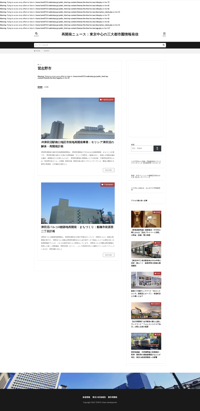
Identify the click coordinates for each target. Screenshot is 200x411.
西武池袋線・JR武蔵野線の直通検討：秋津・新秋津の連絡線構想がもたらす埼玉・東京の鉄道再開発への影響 (146, 354)
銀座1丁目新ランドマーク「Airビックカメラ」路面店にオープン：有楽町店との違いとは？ (146, 293)
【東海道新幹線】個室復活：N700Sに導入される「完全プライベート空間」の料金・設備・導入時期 (146, 232)
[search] (163, 45)
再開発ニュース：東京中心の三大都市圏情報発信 (100, 34)
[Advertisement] (146, 100)
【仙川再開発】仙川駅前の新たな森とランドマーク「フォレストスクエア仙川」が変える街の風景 (146, 324)
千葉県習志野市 (108, 100)
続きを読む (108, 170)
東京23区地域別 (99, 397)
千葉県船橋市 (109, 184)
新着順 (40, 87)
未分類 (158, 334)
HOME (38, 51)
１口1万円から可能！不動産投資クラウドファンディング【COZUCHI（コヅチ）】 (146, 162)
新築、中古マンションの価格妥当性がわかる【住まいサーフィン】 (145, 176)
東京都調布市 (156, 303)
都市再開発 (112, 397)
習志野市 (46, 51)
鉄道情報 (157, 212)
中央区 (158, 242)
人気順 (46, 87)
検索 (132, 145)
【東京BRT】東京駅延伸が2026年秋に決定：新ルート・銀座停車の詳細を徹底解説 (146, 263)
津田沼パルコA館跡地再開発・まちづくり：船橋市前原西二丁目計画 (77, 229)
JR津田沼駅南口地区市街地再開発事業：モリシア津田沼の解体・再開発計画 (77, 144)
